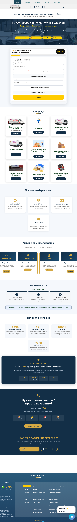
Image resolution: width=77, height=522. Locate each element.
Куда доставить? (17, 79)
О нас (47, 2)
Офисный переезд (37, 509)
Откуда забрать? (17, 63)
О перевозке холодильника (55, 492)
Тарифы (37, 2)
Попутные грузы (36, 502)
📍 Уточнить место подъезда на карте (38, 71)
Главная (17, 2)
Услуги (27, 2)
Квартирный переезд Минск (39, 492)
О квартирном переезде (54, 489)
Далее (38, 97)
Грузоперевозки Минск (38, 512)
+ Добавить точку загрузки (38, 76)
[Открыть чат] (72, 517)
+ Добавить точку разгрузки (38, 92)
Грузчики (35, 489)
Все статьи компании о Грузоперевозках (58, 486)
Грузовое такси (36, 486)
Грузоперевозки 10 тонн (38, 499)
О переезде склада (53, 502)
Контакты (57, 2)
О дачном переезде (53, 499)
